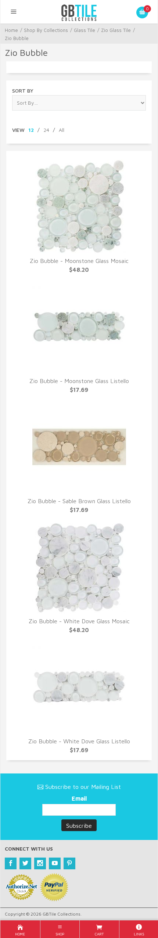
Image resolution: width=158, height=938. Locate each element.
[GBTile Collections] (79, 11)
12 (31, 130)
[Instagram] (40, 863)
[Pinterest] (69, 863)
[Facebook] (11, 863)
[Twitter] (25, 863)
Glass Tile (84, 30)
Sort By (22, 90)
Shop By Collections (46, 30)
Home (11, 30)
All (61, 130)
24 (46, 130)
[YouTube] (55, 863)
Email (79, 798)
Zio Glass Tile (116, 30)
